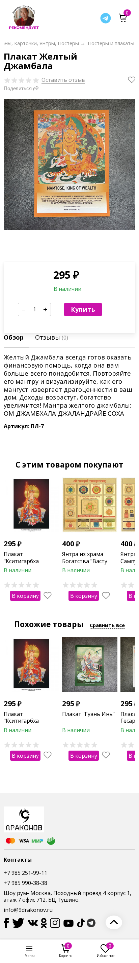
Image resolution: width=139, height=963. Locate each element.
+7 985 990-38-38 (25, 883)
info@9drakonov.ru (28, 910)
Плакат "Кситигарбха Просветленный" (26, 561)
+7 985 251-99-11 (25, 872)
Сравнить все (107, 625)
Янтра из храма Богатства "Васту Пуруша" (84, 561)
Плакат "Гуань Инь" (88, 714)
